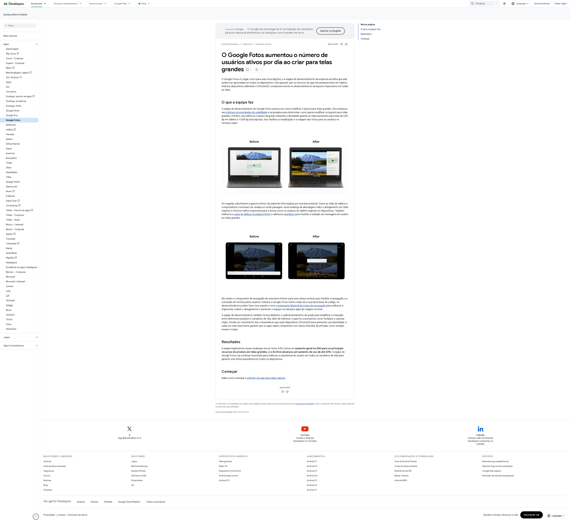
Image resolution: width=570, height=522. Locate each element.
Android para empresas (54, 466)
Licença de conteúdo (304, 403)
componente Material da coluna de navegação (301, 305)
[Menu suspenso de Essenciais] (46, 3)
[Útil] (341, 44)
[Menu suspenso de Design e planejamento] (82, 3)
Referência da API (403, 470)
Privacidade (136, 480)
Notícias (47, 480)
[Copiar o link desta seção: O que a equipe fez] (256, 102)
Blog (144, 3)
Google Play (120, 3)
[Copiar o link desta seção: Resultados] (243, 342)
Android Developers (230, 44)
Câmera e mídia (138, 475)
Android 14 (312, 475)
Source (46, 475)
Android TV (224, 480)
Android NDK (401, 480)
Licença (61, 515)
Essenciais (36, 3)
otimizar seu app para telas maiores (266, 378)
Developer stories (15, 14)
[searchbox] (20, 25)
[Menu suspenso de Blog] (150, 3)
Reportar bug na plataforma (495, 461)
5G (132, 485)
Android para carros (228, 475)
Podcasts (47, 489)
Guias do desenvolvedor (406, 466)
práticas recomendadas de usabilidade (246, 112)
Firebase (108, 501)
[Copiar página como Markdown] (256, 69)
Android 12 (312, 485)
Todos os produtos (155, 501)
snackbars (289, 214)
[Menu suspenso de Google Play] (131, 3)
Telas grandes (225, 461)
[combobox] (484, 3)
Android (47, 461)
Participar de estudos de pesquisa (498, 475)
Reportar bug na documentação (497, 466)
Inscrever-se (531, 514)
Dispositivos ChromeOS (230, 470)
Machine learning (139, 466)
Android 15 (312, 470)
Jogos (134, 461)
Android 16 (312, 466)
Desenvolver (96, 3)
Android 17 (312, 461)
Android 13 (312, 480)
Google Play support (491, 470)
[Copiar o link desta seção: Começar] (240, 372)
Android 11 (312, 489)
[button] (17, 44)
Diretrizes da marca (77, 515)
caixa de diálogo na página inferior (252, 214)
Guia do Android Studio (406, 461)
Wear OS (223, 466)
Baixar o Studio (401, 475)
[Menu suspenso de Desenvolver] (107, 3)
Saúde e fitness (138, 470)
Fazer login (560, 3)
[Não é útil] (346, 44)
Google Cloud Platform (129, 501)
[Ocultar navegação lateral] (36, 517)
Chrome (94, 501)
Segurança (48, 470)
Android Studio (542, 3)
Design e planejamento (66, 3)
